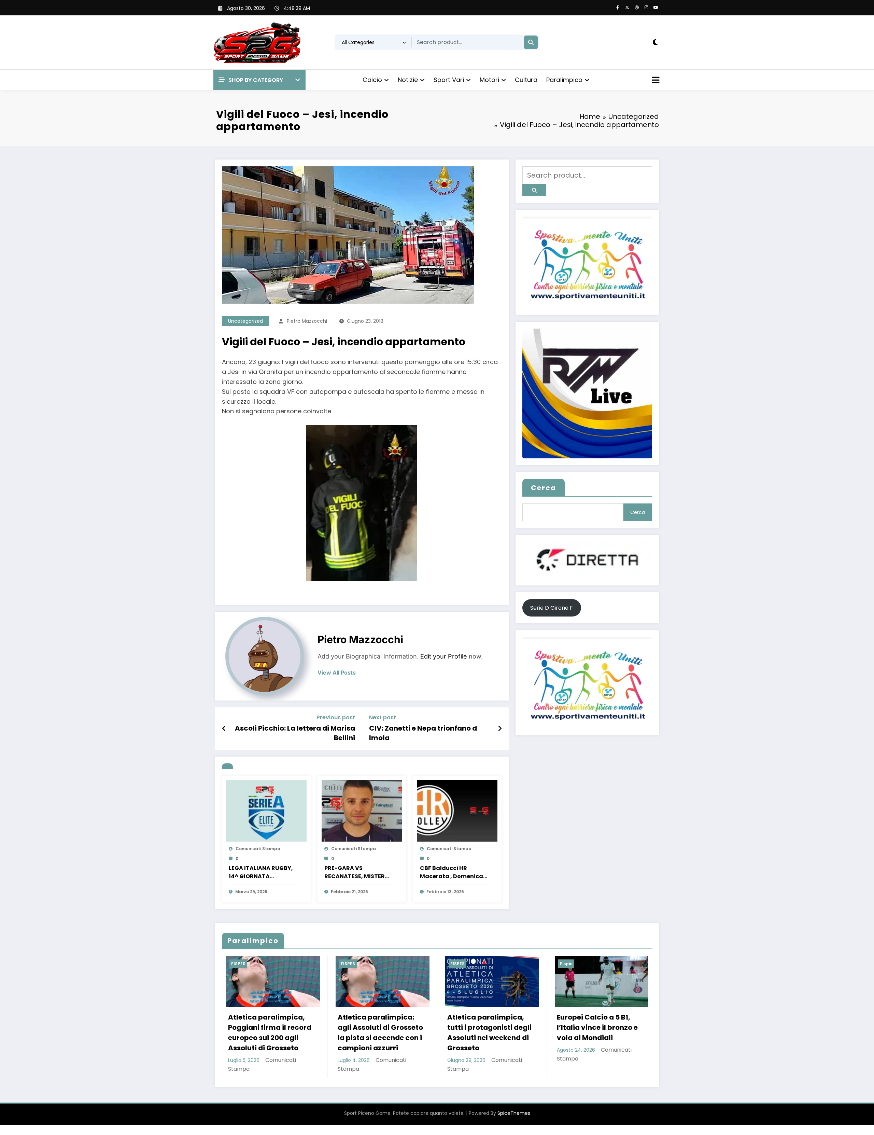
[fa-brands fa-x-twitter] (627, 7)
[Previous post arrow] (224, 728)
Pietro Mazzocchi (307, 321)
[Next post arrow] (500, 728)
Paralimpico (564, 79)
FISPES (234, 964)
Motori (489, 79)
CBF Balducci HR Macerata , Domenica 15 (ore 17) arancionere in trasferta (452, 872)
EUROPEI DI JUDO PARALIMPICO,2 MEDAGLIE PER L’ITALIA (596, 1027)
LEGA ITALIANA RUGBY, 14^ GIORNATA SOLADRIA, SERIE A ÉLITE (262, 872)
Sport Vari (449, 79)
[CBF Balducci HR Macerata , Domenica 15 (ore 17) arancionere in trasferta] (457, 810)
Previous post (335, 717)
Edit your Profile (443, 656)
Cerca (543, 488)
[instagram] (646, 7)
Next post (382, 717)
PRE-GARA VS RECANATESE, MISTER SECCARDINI (354, 872)
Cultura (526, 79)
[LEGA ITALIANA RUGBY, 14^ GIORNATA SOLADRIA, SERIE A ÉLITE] (266, 810)
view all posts (337, 672)
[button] (259, 80)
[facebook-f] (618, 7)
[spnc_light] (655, 42)
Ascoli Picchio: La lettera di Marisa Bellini (295, 733)
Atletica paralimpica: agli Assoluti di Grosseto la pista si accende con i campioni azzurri (266, 1032)
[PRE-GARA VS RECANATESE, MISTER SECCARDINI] (362, 810)
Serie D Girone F (551, 608)
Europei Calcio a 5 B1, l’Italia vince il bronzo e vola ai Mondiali (483, 1027)
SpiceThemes (513, 1113)
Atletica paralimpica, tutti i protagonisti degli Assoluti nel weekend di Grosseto (376, 1032)
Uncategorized (245, 321)
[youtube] (656, 7)
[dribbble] (637, 7)
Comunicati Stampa (258, 849)
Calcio (372, 79)
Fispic (452, 964)
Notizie (408, 79)
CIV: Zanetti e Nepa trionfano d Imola (423, 733)
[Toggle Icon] (655, 81)
